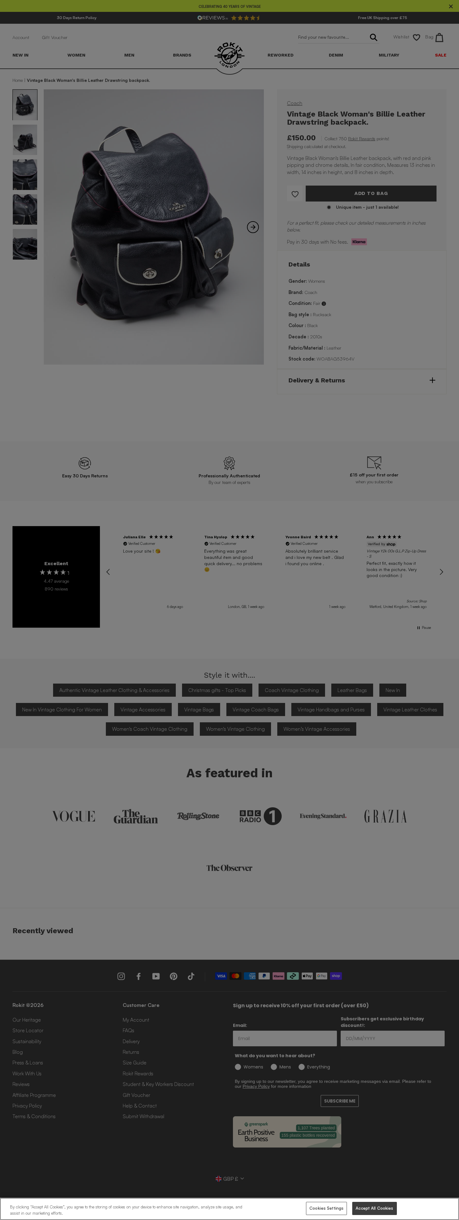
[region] (229, 1209)
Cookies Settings (326, 1208)
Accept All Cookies (374, 1208)
